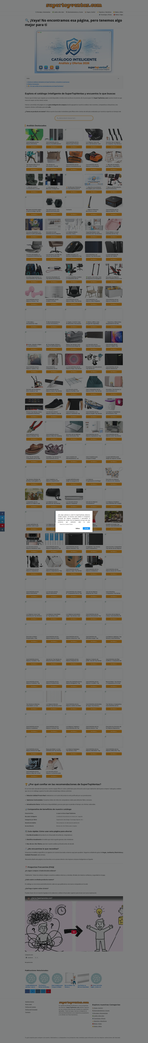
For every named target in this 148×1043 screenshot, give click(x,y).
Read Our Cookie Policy (66, 524)
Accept (86, 528)
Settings (78, 528)
